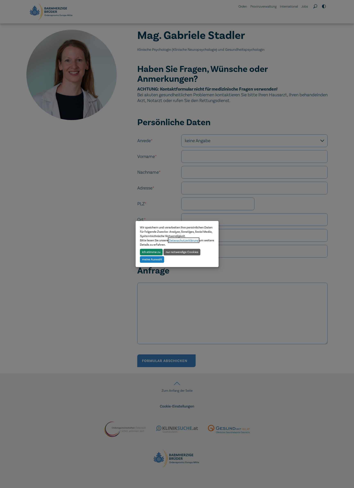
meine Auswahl (152, 259)
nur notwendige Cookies (182, 252)
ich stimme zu (151, 252)
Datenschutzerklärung (184, 240)
